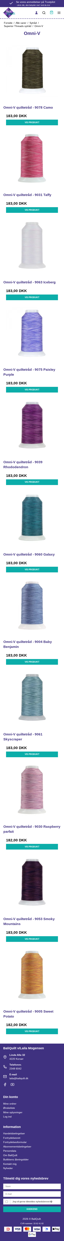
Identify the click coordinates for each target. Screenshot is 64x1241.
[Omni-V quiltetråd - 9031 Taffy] (32, 160)
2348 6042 (15, 1068)
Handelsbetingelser (14, 1133)
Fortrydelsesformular (15, 1142)
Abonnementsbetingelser (17, 1146)
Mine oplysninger (12, 1112)
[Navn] (32, 1186)
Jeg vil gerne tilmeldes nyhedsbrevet (31, 1201)
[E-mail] (32, 1193)
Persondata (9, 1150)
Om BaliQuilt (10, 1155)
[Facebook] (5, 1085)
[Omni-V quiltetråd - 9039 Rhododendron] (32, 427)
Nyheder (8, 1168)
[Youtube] (12, 1085)
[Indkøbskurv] (51, 13)
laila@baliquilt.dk (18, 1078)
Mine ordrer (9, 1103)
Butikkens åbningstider (16, 1159)
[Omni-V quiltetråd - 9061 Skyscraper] (32, 700)
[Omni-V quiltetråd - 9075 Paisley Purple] (32, 335)
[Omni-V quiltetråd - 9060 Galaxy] (32, 520)
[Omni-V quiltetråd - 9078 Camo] (32, 73)
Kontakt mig (10, 1163)
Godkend (32, 1209)
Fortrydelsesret (11, 1137)
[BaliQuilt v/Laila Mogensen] (9, 12)
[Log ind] (36, 13)
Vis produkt (32, 122)
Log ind (7, 1116)
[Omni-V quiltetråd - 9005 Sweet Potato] (32, 977)
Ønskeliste (9, 1107)
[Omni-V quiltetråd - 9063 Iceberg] (32, 248)
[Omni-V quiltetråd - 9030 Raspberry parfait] (32, 792)
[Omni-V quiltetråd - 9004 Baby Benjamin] (32, 607)
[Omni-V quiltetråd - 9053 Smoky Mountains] (32, 884)
